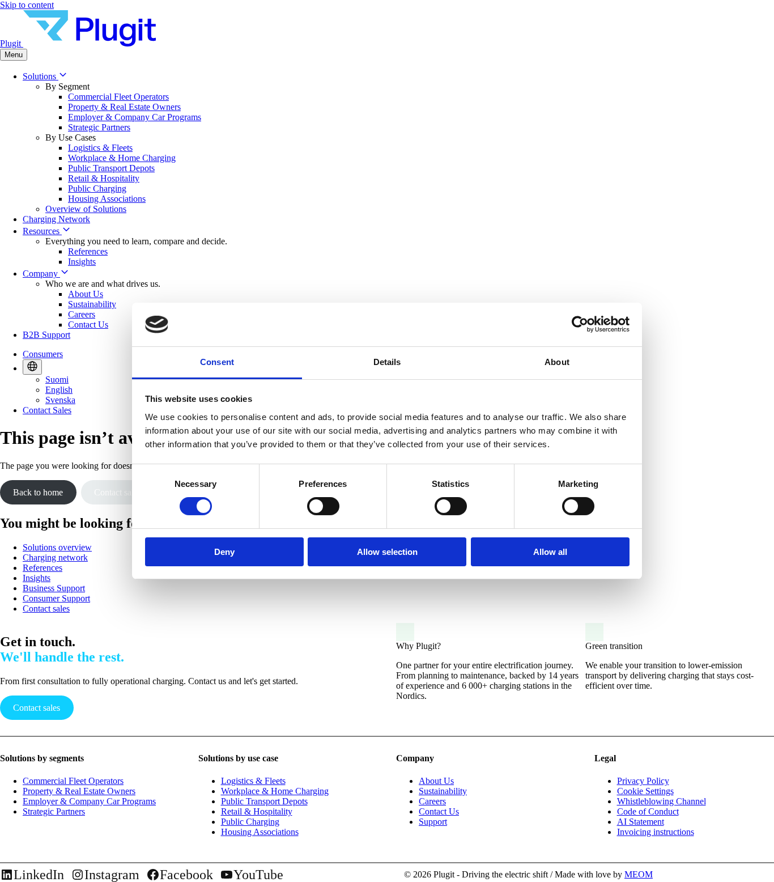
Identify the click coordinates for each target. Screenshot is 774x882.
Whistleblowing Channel (661, 801)
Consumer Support (56, 598)
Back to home (38, 492)
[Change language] (32, 367)
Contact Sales (47, 410)
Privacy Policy (643, 781)
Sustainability (92, 304)
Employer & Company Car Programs (134, 117)
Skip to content (27, 5)
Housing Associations (107, 198)
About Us (85, 294)
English (59, 390)
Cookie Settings (645, 791)
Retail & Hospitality (103, 178)
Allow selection (387, 552)
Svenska (60, 400)
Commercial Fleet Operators (118, 96)
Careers (81, 314)
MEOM (638, 874)
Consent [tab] (217, 362)
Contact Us (88, 324)
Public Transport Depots (111, 168)
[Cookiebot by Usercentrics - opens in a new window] (580, 324)
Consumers (43, 354)
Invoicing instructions (655, 832)
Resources (42, 231)
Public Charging (97, 188)
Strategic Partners (99, 127)
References (88, 251)
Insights (82, 261)
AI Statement (640, 821)
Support (433, 821)
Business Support (54, 588)
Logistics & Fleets (100, 147)
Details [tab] (387, 362)
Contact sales (117, 492)
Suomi (57, 379)
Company (41, 273)
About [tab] (557, 362)
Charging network (55, 557)
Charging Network (56, 219)
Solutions (40, 76)
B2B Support (46, 335)
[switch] (323, 506)
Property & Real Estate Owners (124, 107)
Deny (224, 552)
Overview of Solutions (85, 209)
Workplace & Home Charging (122, 158)
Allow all (550, 552)
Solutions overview (57, 547)
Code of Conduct (648, 811)
